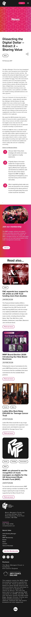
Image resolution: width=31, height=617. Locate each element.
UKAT (5, 287)
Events (5, 407)
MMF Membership (7, 538)
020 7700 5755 (7, 524)
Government (23, 461)
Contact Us (5, 522)
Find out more (8, 327)
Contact (4, 544)
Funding (14, 461)
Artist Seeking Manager (9, 534)
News (5, 55)
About (4, 536)
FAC (22, 174)
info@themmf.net (8, 526)
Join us (6, 248)
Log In (21, 3)
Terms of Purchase (7, 546)
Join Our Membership (11, 551)
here (13, 79)
